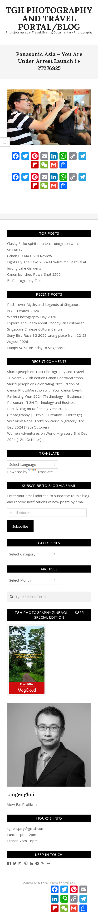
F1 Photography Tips (24, 280)
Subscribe (20, 526)
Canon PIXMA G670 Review (29, 255)
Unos (44, 882)
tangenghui (20, 794)
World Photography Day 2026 (31, 316)
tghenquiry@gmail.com (25, 828)
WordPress (68, 882)
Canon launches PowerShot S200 (34, 274)
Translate (45, 471)
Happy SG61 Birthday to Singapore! (36, 347)
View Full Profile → (22, 804)
